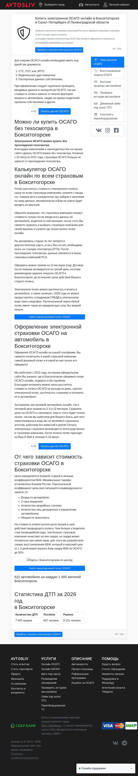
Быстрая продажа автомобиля (107, 83)
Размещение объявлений (49, 680)
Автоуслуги (92, 4)
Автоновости (80, 664)
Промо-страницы (82, 669)
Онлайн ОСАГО (50, 664)
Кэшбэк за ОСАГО (83, 682)
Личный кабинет (119, 4)
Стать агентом (20, 664)
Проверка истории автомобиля (107, 94)
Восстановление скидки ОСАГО (107, 72)
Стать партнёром (22, 669)
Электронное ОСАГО (105, 62)
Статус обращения (113, 669)
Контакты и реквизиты (18, 690)
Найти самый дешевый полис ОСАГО (49, 316)
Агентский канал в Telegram (113, 689)
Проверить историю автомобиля (53, 689)
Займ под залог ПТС (51, 698)
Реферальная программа (80, 676)
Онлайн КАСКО (50, 669)
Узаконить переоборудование (105, 116)
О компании (18, 683)
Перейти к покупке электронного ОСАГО (59, 49)
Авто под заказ (50, 674)
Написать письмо (113, 674)
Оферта (15, 674)
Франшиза (17, 678)
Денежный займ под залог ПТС (107, 105)
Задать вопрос (111, 664)
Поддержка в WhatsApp (110, 680)
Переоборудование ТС (53, 707)
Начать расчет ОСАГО (54, 111)
